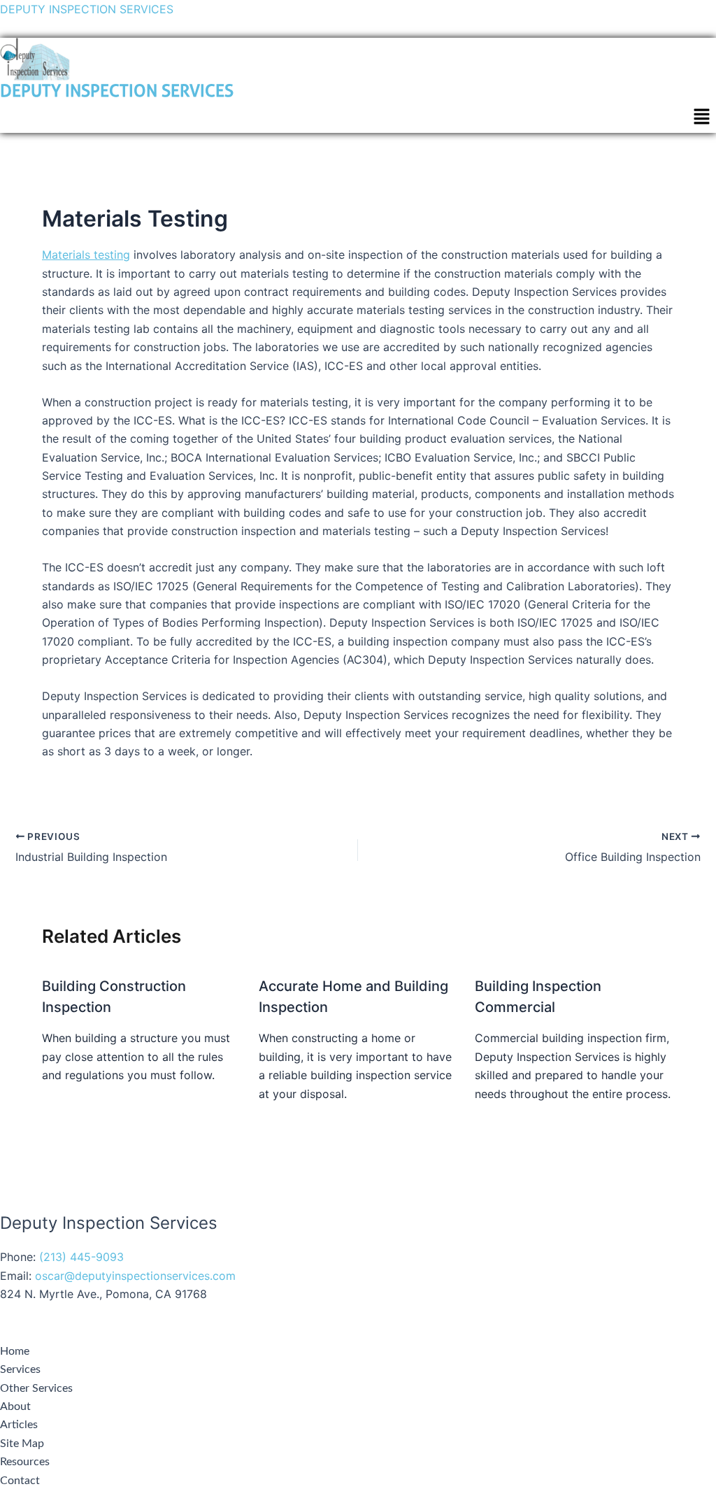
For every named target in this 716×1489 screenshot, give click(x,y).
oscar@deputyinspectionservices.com (135, 1276)
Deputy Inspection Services (117, 91)
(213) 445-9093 (81, 1257)
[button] (702, 117)
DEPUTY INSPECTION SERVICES (86, 9)
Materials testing (86, 255)
